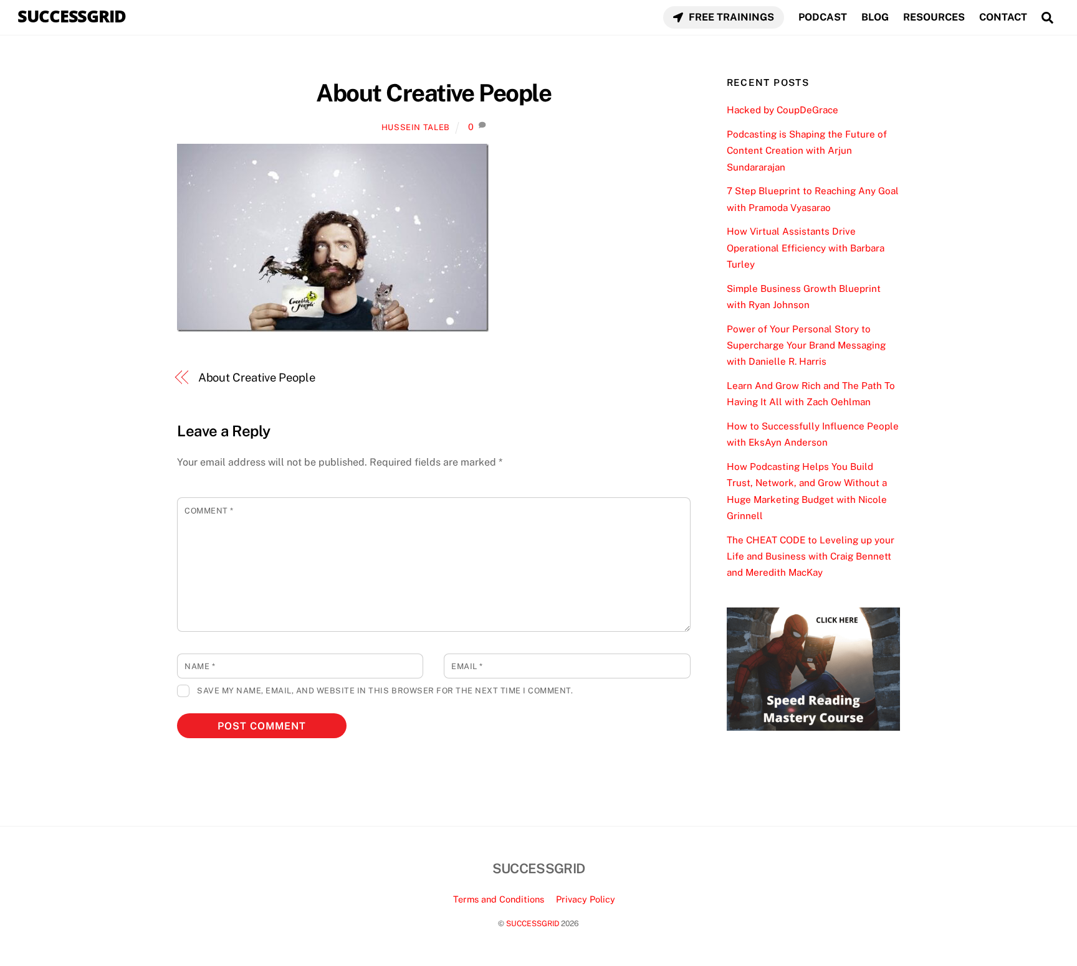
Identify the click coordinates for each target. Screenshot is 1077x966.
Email (467, 666)
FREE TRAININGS (730, 17)
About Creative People (433, 93)
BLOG (875, 17)
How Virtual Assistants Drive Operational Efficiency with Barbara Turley (805, 248)
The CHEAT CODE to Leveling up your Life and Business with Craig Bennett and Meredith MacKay (810, 556)
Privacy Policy (585, 899)
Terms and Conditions (498, 899)
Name (199, 666)
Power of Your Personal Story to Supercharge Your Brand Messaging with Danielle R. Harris (806, 345)
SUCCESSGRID (532, 923)
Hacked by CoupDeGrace (782, 110)
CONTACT (1003, 17)
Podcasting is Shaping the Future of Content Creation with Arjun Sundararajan (807, 150)
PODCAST (822, 17)
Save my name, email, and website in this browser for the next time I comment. (385, 690)
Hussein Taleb (415, 127)
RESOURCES (934, 17)
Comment (209, 510)
